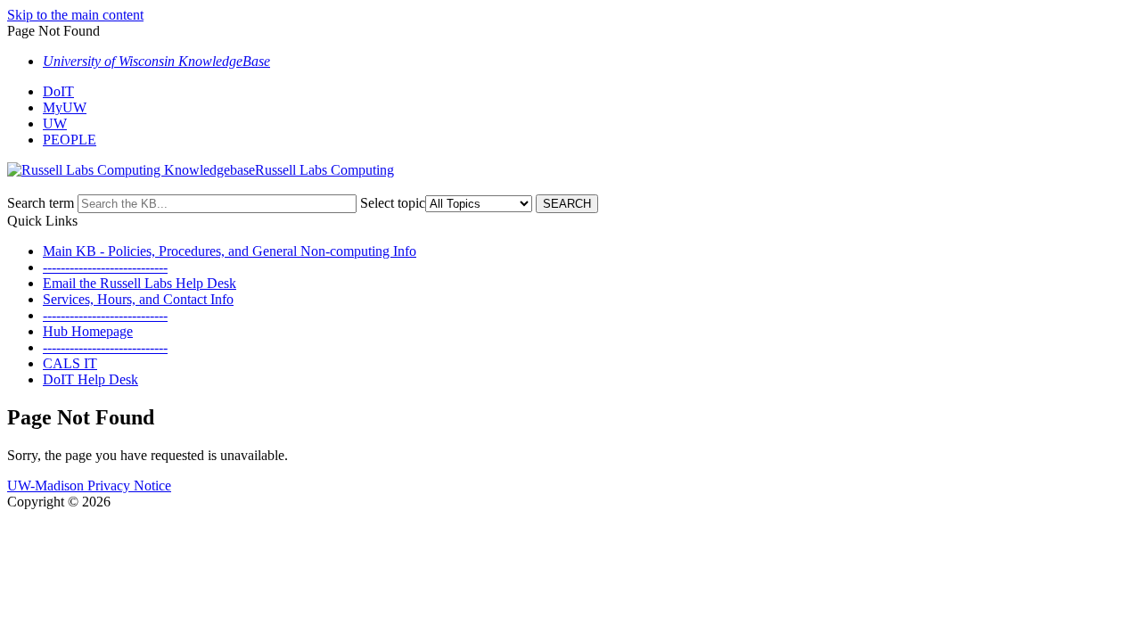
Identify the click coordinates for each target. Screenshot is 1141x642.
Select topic (392, 202)
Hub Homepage (88, 331)
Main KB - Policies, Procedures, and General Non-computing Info (229, 251)
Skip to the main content (75, 14)
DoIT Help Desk (90, 379)
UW (55, 123)
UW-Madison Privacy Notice (89, 485)
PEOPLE (69, 139)
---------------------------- (105, 267)
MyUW (64, 107)
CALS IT (70, 363)
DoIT (58, 91)
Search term (40, 202)
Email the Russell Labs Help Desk (139, 283)
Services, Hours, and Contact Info (138, 299)
